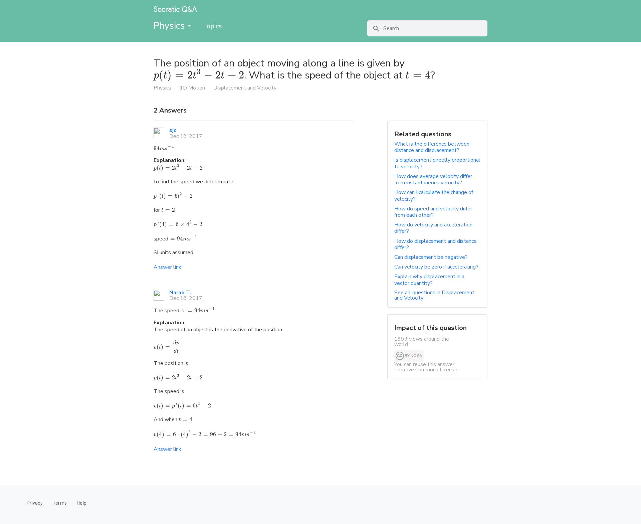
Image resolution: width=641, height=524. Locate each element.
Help (81, 503)
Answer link (167, 267)
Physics (170, 25)
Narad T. (180, 292)
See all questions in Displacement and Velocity (434, 295)
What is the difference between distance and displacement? (431, 147)
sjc (172, 130)
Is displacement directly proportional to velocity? (437, 163)
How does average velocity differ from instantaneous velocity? (433, 179)
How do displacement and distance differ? (435, 244)
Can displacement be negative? (431, 257)
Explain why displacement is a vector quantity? (429, 280)
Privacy (35, 503)
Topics (212, 26)
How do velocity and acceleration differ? (433, 228)
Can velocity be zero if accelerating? (436, 267)
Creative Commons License (425, 369)
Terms (60, 503)
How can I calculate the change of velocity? (433, 195)
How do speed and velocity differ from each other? (433, 212)
